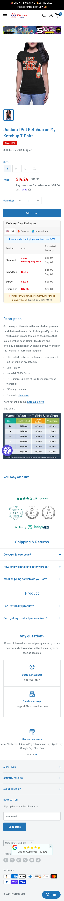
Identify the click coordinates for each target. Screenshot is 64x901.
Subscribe (15, 826)
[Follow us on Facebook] (5, 860)
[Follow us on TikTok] (38, 860)
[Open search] (44, 15)
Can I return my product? (18, 605)
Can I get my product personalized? (25, 618)
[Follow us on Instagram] (18, 860)
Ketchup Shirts (35, 401)
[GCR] (15, 847)
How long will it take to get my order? (26, 566)
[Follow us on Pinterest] (25, 860)
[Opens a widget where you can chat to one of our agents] (51, 895)
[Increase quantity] (37, 200)
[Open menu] (5, 15)
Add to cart (32, 213)
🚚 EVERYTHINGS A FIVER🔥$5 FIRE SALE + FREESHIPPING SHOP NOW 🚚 (32, 4)
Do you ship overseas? (17, 554)
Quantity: (8, 200)
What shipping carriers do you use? (25, 578)
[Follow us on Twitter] (12, 860)
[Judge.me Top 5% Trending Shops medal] (48, 513)
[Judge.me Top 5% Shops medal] (32, 513)
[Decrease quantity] (19, 200)
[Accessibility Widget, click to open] (7, 450)
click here (23, 395)
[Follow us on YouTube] (31, 860)
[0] (58, 15)
